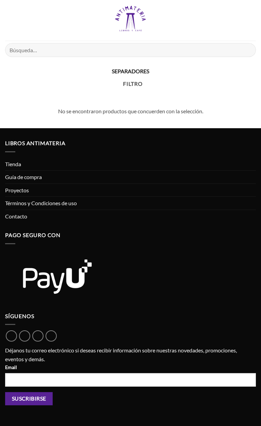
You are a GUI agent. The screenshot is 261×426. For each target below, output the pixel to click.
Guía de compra (23, 177)
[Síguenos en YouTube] (51, 336)
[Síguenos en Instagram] (38, 336)
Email (11, 367)
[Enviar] (248, 50)
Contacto (16, 216)
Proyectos (17, 190)
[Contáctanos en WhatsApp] (11, 336)
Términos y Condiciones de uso (41, 203)
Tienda (13, 164)
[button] (9, 20)
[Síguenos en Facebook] (24, 336)
